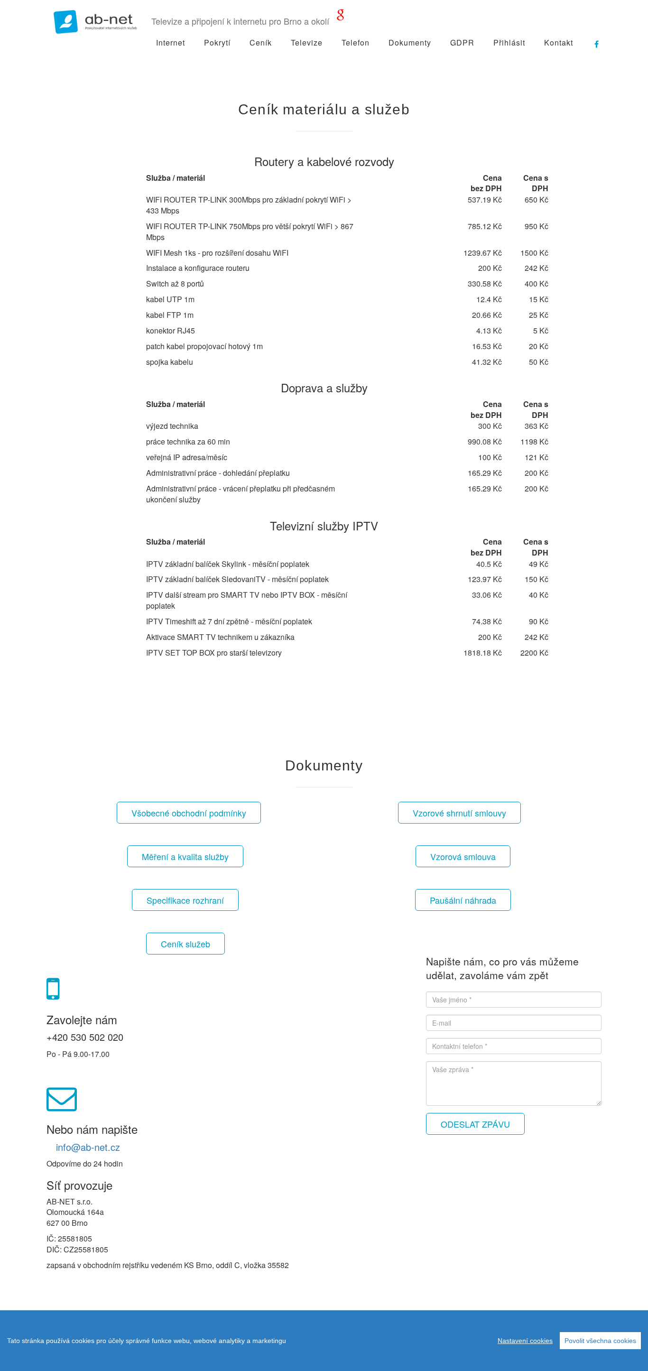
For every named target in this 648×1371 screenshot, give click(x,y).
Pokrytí (217, 42)
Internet (170, 42)
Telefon (356, 42)
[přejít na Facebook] (592, 40)
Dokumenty (410, 42)
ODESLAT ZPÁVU (475, 1124)
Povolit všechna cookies (600, 1340)
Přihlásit (509, 42)
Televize (307, 42)
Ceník (261, 42)
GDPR (462, 42)
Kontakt (558, 42)
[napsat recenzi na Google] (340, 16)
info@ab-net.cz (88, 1147)
